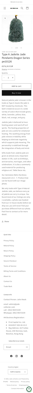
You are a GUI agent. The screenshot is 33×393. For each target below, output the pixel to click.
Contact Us (8, 281)
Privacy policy (25, 381)
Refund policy (14, 381)
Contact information (17, 388)
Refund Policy (9, 245)
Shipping (4, 69)
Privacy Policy (9, 240)
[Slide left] (12, 48)
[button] (4, 8)
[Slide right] (21, 48)
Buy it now (16, 93)
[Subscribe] (26, 347)
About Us (7, 276)
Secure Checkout (10, 261)
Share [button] (6, 221)
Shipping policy (24, 385)
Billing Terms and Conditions (15, 271)
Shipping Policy (9, 256)
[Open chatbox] (29, 389)
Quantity (5, 73)
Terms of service (12, 385)
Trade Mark (8, 286)
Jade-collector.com (15, 379)
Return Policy (9, 251)
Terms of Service (10, 266)
